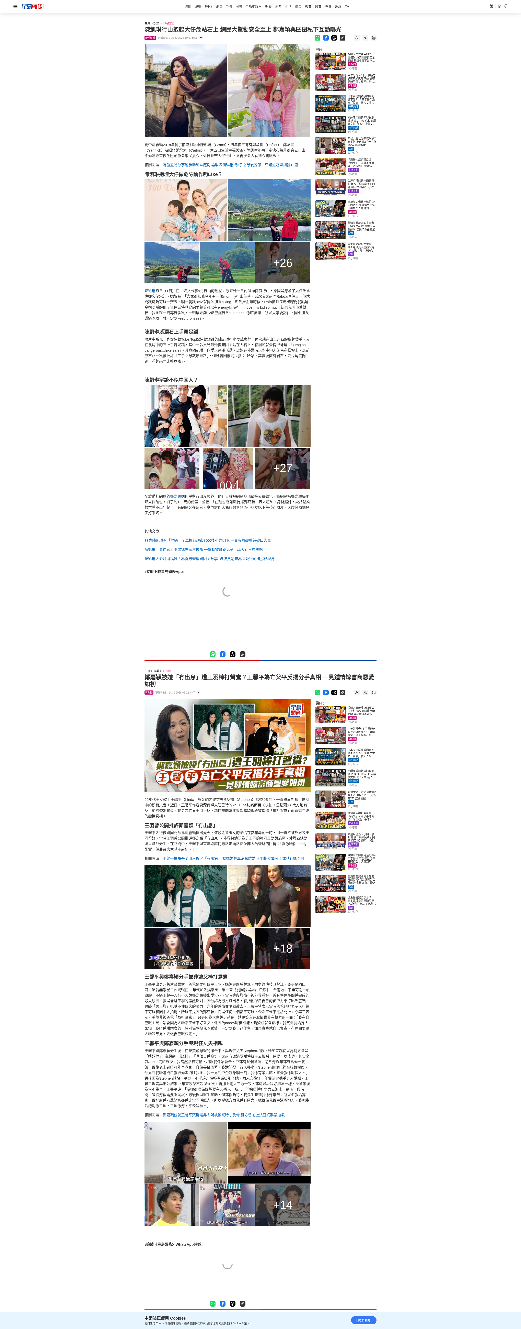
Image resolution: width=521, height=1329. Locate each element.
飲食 (350, 254)
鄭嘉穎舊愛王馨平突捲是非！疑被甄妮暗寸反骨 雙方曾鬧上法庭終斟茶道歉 (224, 1115)
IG (181, 291)
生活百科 (353, 170)
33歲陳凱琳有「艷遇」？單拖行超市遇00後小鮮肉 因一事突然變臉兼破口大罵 (207, 540)
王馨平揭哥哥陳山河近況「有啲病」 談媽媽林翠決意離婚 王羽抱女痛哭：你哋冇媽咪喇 (233, 859)
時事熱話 (353, 106)
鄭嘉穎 (175, 496)
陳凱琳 (149, 291)
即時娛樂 (168, 23)
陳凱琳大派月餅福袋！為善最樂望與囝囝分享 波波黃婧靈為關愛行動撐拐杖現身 (209, 559)
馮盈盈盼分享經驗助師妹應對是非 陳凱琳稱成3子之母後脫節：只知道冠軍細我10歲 (230, 165)
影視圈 (352, 64)
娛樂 (156, 23)
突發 (350, 233)
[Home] (32, 6)
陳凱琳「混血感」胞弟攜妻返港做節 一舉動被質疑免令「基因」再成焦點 (203, 550)
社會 (350, 149)
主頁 (147, 23)
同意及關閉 (363, 1320)
